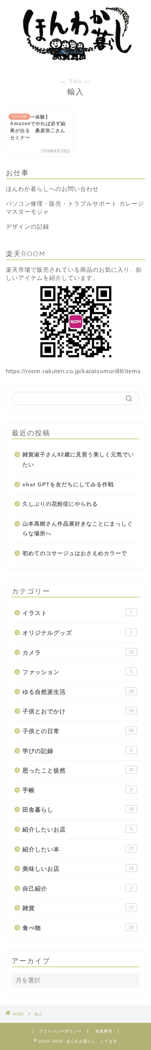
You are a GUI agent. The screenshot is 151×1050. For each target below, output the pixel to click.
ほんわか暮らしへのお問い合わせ (52, 188)
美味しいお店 (78, 868)
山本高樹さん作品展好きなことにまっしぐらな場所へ (77, 529)
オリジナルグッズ (77, 632)
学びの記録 (77, 751)
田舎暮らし (78, 809)
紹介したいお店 (77, 829)
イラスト (77, 613)
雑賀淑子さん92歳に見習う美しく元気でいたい (78, 460)
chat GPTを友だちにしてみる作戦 (68, 484)
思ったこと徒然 (78, 770)
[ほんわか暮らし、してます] (75, 61)
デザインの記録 (27, 226)
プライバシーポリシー (60, 1031)
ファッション (77, 672)
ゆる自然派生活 (78, 691)
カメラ (78, 652)
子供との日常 (78, 731)
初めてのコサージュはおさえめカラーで (74, 553)
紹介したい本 (78, 849)
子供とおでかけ (78, 711)
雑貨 (78, 908)
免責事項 (103, 1031)
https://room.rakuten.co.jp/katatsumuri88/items (73, 371)
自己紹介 (77, 888)
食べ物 (78, 927)
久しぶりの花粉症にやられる (60, 504)
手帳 (77, 790)
